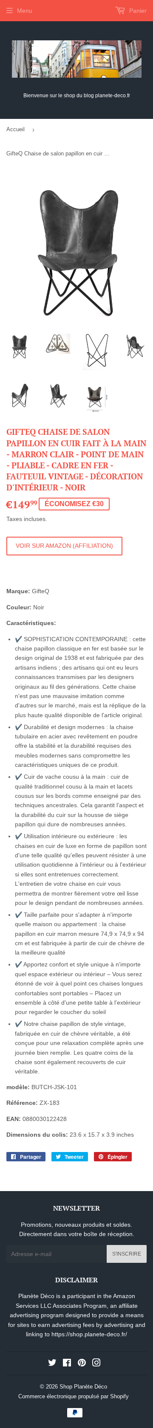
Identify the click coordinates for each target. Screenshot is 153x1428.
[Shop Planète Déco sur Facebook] (66, 1363)
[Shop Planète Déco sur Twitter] (52, 1363)
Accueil (15, 129)
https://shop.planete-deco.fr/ (89, 1334)
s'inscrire (126, 1254)
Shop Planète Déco (83, 1386)
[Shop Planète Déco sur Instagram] (96, 1363)
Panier (137, 10)
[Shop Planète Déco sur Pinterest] (81, 1363)
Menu (24, 10)
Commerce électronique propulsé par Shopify (73, 1396)
